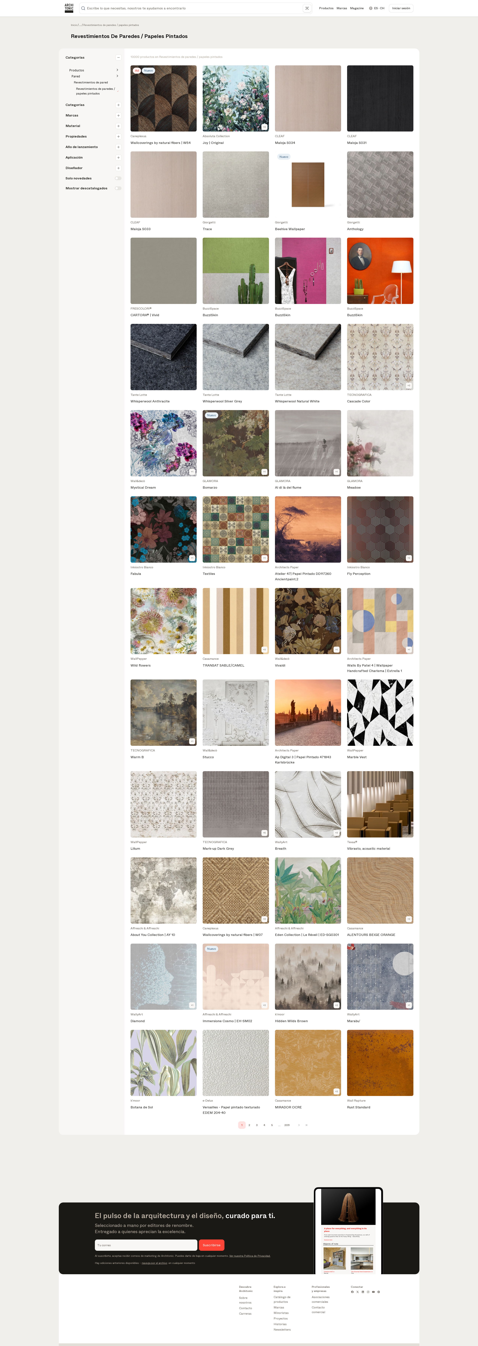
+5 (264, 832)
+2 (409, 385)
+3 (264, 127)
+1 (192, 471)
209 (287, 1125)
